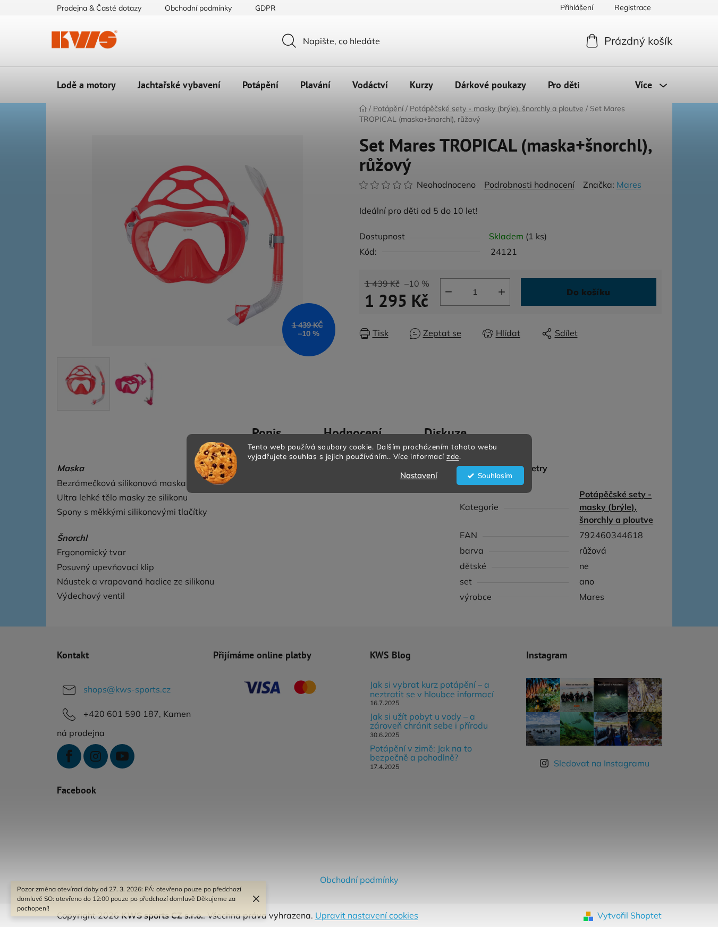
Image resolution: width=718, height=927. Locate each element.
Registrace (632, 7)
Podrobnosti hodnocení (529, 184)
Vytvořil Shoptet (629, 915)
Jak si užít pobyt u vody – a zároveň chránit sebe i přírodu (429, 721)
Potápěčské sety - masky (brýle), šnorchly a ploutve (616, 507)
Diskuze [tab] (445, 432)
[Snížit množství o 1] (449, 292)
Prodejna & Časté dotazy (99, 8)
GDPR (265, 8)
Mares (628, 184)
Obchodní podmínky (198, 8)
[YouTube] (122, 756)
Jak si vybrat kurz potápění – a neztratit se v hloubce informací (432, 689)
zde (452, 456)
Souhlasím (495, 475)
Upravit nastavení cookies (366, 915)
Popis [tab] (266, 432)
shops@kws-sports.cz (127, 689)
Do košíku (588, 292)
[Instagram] (95, 756)
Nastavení (418, 475)
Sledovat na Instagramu (601, 763)
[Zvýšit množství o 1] (502, 292)
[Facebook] (69, 756)
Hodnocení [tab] (353, 432)
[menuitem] (86, 85)
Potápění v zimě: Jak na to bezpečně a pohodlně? (421, 753)
